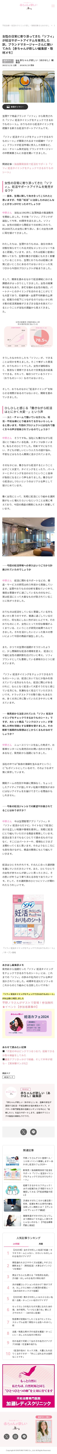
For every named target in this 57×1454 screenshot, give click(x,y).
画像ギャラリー (17, 106)
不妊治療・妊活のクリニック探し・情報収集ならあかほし (25, 25)
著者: (34, 61)
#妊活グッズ (8, 1077)
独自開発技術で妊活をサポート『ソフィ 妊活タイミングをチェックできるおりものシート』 (27, 168)
